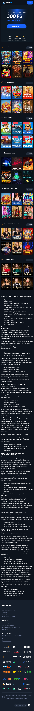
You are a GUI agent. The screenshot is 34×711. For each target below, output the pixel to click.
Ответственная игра (8, 625)
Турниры (4, 612)
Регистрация (16, 26)
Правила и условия (7, 623)
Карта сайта (5, 629)
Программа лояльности (8, 610)
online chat (14, 638)
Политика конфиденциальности (11, 627)
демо (6, 63)
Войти (30, 2)
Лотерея (4, 614)
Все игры (29, 47)
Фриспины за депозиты (8, 616)
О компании (5, 608)
